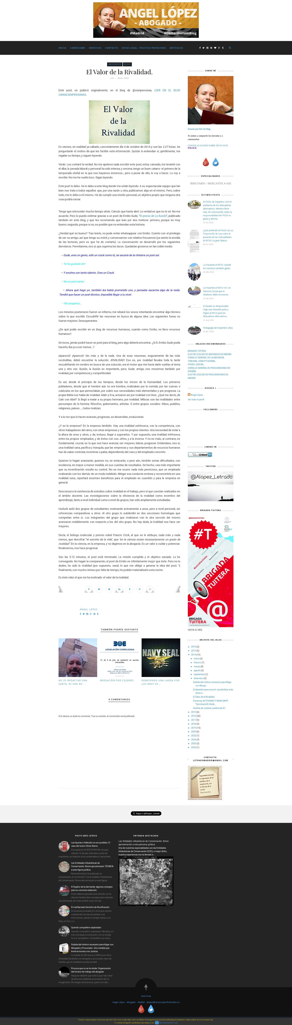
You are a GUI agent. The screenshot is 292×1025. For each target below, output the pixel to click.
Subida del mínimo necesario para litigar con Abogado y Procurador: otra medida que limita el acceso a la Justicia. (92, 948)
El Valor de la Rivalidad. (204, 697)
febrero (198, 662)
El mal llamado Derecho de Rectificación (90, 907)
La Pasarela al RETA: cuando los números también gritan (217, 266)
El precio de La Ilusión (153, 215)
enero (197, 658)
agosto (197, 670)
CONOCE (192, 145)
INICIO (62, 48)
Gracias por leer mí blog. (199, 129)
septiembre (199, 674)
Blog (127, 64)
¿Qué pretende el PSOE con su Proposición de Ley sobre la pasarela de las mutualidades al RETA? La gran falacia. (218, 235)
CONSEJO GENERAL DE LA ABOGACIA (206, 357)
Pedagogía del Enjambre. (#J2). (218, 327)
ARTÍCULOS (176, 48)
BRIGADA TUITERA (197, 351)
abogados (115, 64)
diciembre (199, 678)
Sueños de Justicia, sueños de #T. (209, 708)
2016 (193, 716)
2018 (193, 724)
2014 (193, 654)
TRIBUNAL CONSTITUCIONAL (202, 361)
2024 (193, 739)
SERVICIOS (95, 48)
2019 (193, 728)
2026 (193, 747)
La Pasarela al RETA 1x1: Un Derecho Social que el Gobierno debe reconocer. (217, 291)
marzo (197, 666)
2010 (193, 647)
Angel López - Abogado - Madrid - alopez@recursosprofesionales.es (146, 1002)
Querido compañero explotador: (86, 927)
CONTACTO (111, 48)
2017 (193, 720)
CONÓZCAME (77, 48)
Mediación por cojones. (117, 680)
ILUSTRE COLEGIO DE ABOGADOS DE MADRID (209, 354)
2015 (193, 712)
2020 (193, 731)
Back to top (146, 996)
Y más (175, 1023)
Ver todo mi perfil (196, 399)
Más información (165, 1023)
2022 (193, 735)
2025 (193, 743)
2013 (193, 650)
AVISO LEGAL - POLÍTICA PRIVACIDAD (144, 48)
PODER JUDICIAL (196, 364)
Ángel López (89, 609)
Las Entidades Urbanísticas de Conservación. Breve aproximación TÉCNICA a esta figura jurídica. (92, 866)
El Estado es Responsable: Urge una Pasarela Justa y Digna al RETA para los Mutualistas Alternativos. (216, 311)
